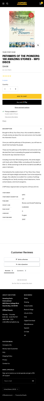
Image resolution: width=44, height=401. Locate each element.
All (25, 335)
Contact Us (6, 363)
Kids (25, 317)
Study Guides (28, 306)
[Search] (7, 4)
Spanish (26, 328)
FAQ (3, 352)
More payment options (22, 107)
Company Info (7, 345)
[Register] (33, 381)
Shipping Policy (7, 356)
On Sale (26, 332)
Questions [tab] (20, 271)
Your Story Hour (8, 52)
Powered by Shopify (21, 395)
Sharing (26, 302)
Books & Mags (28, 309)
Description (7, 128)
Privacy (4, 360)
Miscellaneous (28, 324)
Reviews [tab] (7, 271)
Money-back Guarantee (10, 349)
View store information (11, 117)
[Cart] (40, 4)
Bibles (26, 298)
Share (4, 121)
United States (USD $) (10, 389)
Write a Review (23, 259)
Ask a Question (23, 264)
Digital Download (29, 320)
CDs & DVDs (28, 313)
